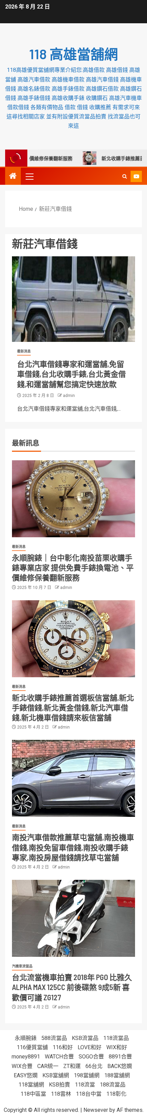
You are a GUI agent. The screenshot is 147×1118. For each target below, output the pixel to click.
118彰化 (116, 1094)
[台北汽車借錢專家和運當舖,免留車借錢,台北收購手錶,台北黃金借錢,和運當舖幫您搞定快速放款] (73, 299)
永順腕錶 (26, 1038)
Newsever (95, 1110)
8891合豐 (120, 1056)
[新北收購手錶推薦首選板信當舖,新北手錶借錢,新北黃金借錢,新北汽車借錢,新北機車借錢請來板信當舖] (73, 638)
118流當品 (116, 1038)
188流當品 (112, 1084)
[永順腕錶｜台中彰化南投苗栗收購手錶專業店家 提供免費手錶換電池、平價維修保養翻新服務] (73, 498)
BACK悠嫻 (119, 1066)
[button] (29, 176)
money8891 (26, 1056)
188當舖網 (117, 1075)
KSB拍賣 (59, 1084)
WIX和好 (116, 1047)
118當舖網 (31, 1084)
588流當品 (54, 1038)
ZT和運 (72, 1066)
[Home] (13, 176)
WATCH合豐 (59, 1056)
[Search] (124, 176)
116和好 (63, 1047)
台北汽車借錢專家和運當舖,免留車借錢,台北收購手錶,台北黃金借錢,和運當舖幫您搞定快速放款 (71, 373)
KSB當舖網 (55, 1075)
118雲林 (61, 1094)
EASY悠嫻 (26, 1075)
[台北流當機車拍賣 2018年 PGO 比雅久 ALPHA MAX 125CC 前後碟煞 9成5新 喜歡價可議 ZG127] (73, 918)
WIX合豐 (22, 1066)
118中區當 (33, 1094)
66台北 (94, 1066)
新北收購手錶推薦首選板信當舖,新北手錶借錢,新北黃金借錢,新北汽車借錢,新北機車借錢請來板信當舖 (73, 707)
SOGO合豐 (91, 1056)
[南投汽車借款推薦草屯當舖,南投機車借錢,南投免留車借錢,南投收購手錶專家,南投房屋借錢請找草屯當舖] (73, 778)
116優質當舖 (32, 1047)
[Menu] (29, 176)
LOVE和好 (90, 1047)
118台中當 (89, 1094)
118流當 (85, 1084)
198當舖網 (86, 1075)
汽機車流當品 (22, 966)
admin (69, 395)
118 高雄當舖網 (73, 54)
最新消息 (24, 351)
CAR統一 (47, 1066)
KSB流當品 (85, 1038)
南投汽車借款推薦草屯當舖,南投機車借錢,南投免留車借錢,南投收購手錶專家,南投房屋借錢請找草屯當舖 (73, 847)
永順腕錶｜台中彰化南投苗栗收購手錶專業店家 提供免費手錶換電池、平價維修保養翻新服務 (73, 567)
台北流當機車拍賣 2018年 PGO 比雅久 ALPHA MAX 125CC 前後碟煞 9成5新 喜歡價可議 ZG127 (72, 987)
